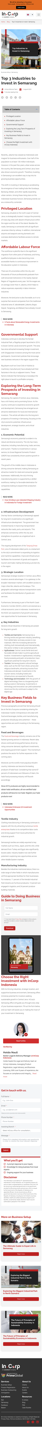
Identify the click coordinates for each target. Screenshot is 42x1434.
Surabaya (4, 1405)
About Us (25, 1387)
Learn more (21, 7)
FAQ (23, 1405)
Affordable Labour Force (15, 120)
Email (3, 1106)
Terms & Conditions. (16, 1419)
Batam (3, 1408)
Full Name (5, 1096)
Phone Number (7, 1117)
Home (3, 22)
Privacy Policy (18, 919)
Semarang (14, 72)
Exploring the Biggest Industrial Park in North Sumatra (20, 1292)
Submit (5, 1150)
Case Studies (26, 1408)
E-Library (25, 1400)
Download (9, 928)
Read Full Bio (21, 1041)
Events (24, 1390)
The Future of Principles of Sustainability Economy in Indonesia (19, 1337)
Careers (24, 1393)
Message (4, 1136)
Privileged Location (13, 116)
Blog (8, 22)
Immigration (5, 1393)
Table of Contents (12, 109)
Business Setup (5, 72)
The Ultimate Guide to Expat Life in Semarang (19, 1247)
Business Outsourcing (8, 1390)
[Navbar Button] (38, 15)
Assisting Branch (7, 1127)
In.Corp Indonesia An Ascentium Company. (15, 1417)
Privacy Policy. (5, 1419)
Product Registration (8, 1387)
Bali (2, 1400)
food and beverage (11, 736)
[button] (30, 15)
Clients (24, 1385)
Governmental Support (15, 124)
